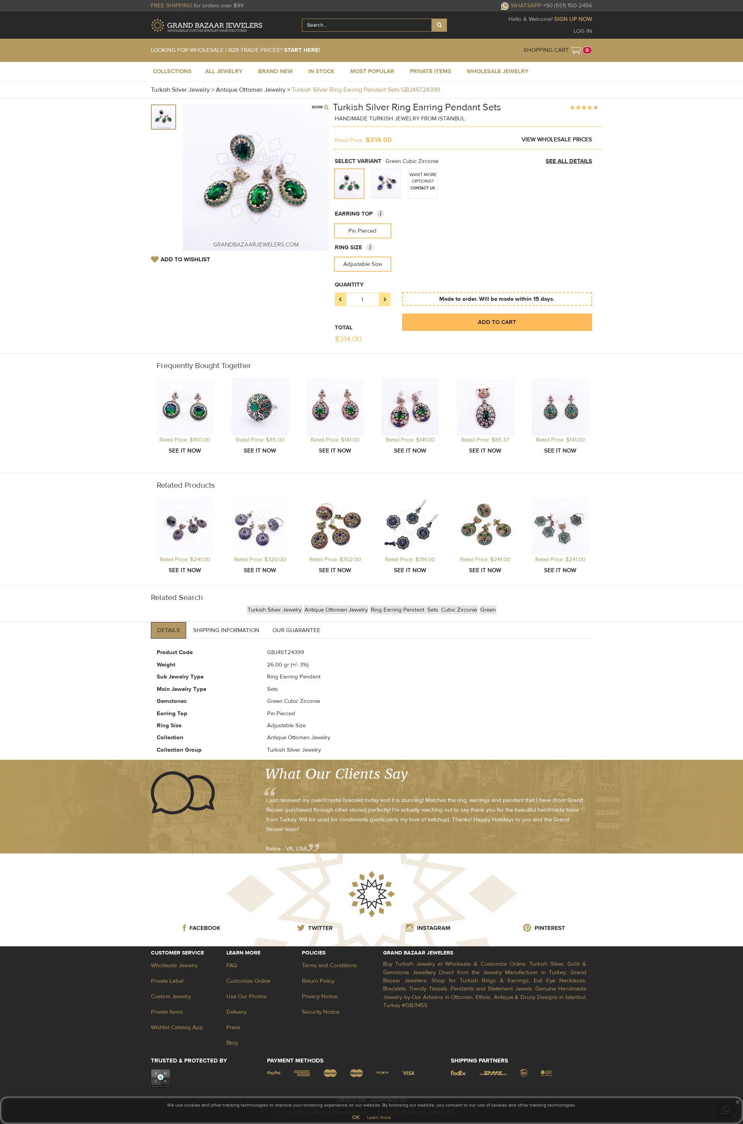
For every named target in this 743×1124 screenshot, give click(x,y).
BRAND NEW (275, 71)
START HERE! (302, 50)
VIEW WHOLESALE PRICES (557, 139)
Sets (433, 609)
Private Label (167, 981)
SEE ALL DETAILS (569, 161)
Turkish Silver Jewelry (274, 609)
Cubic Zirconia (459, 609)
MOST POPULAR (372, 71)
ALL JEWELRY (224, 71)
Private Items (167, 1012)
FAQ (231, 965)
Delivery (236, 1012)
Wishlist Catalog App (177, 1027)
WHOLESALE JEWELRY (498, 71)
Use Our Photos (246, 996)
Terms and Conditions (329, 965)
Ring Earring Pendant (398, 609)
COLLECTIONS (172, 71)
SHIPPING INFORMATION (226, 630)
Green (488, 609)
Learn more (379, 1117)
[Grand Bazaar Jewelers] (206, 25)
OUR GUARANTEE (296, 630)
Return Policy (318, 981)
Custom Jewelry (171, 996)
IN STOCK (321, 71)
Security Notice (320, 1012)
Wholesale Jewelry (174, 965)
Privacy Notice (319, 996)
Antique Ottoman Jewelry (336, 609)
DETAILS (168, 630)
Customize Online (248, 981)
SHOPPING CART (546, 50)
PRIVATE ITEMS (430, 71)
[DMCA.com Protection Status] (160, 1078)
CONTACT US (423, 187)
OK (356, 1117)
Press (233, 1027)
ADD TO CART (497, 322)
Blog (232, 1043)
